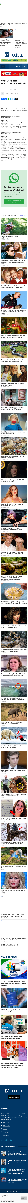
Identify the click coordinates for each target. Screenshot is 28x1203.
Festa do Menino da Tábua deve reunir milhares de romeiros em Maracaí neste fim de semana (17, 1154)
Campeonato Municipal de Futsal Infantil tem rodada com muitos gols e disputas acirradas (17, 1180)
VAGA (4, 1005)
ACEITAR (23, 1198)
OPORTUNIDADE (6, 1032)
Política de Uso (6, 1126)
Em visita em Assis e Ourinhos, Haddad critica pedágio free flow (17, 1162)
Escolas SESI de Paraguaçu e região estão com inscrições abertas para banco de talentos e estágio (12, 1065)
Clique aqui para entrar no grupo (14, 201)
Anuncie (5, 1129)
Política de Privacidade (8, 1122)
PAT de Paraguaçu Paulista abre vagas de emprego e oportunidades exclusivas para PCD (13, 983)
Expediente (6, 1135)
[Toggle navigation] (3, 66)
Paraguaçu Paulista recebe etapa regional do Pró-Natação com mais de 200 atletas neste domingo (16, 1171)
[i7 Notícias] (14, 54)
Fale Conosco (6, 1132)
